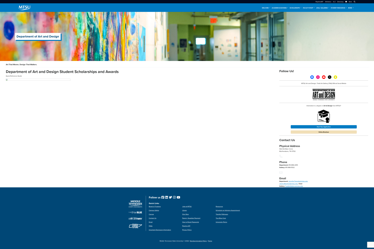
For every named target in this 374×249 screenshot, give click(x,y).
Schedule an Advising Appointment (228, 210)
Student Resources (338, 8)
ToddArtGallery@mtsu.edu (294, 186)
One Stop (185, 214)
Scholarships (295, 8)
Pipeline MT (186, 226)
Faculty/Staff (308, 8)
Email (151, 222)
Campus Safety (154, 210)
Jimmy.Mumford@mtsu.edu (288, 184)
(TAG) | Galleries (322, 8)
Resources (219, 206)
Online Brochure (324, 132)
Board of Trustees (155, 206)
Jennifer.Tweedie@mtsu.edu (298, 181)
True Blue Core (221, 218)
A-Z (334, 2)
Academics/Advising (279, 8)
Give (350, 2)
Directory (340, 2)
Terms (210, 241)
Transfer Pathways (222, 214)
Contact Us (152, 218)
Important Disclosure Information (160, 230)
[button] (354, 2)
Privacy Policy (187, 230)
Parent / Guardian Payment (191, 218)
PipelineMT (319, 2)
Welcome (265, 8)
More (350, 8)
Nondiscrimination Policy (198, 241)
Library (184, 210)
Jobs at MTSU (187, 206)
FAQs (150, 226)
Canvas (151, 214)
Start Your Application (324, 127)
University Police (221, 222)
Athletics (328, 2)
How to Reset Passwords (190, 222)
